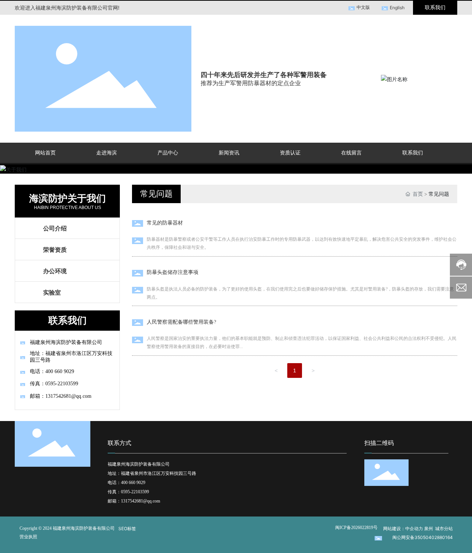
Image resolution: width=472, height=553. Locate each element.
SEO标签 (127, 528)
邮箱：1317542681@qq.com (60, 396)
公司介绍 (55, 228)
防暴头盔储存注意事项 (172, 272)
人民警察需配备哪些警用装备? (181, 322)
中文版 (363, 7)
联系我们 (435, 7)
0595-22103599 (135, 491)
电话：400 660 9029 (52, 371)
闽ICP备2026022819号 (356, 527)
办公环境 (55, 271)
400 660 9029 (133, 482)
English (397, 7)
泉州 (428, 528)
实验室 (52, 292)
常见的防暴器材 (165, 223)
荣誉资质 (55, 249)
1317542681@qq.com (140, 501)
